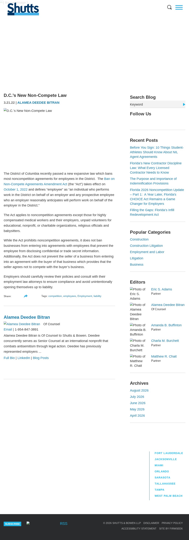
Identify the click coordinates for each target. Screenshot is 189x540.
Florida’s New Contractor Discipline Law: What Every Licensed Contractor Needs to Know (156, 167)
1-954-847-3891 (26, 329)
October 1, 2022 (16, 189)
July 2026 (137, 397)
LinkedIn (24, 358)
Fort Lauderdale (169, 453)
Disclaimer (151, 523)
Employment (85, 295)
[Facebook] (53, 524)
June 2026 (137, 403)
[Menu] (179, 7)
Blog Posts (41, 358)
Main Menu (91, 2)
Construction (139, 239)
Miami (159, 465)
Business (136, 264)
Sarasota (162, 477)
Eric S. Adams (161, 289)
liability (97, 295)
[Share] (26, 296)
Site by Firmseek (171, 528)
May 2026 (137, 409)
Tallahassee (165, 483)
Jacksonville (166, 459)
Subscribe (12, 523)
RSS (63, 524)
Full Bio (9, 358)
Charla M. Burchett (165, 341)
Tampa (159, 489)
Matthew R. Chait (164, 356)
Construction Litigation (146, 246)
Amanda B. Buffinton (166, 325)
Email (8, 329)
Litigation (136, 258)
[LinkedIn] (143, 122)
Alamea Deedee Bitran (38, 102)
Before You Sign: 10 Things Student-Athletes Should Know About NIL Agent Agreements (157, 152)
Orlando (162, 471)
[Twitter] (137, 122)
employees (69, 295)
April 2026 (137, 415)
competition (55, 295)
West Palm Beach (169, 495)
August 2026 (139, 390)
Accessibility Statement (139, 528)
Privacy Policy (172, 523)
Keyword (136, 104)
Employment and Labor (147, 252)
